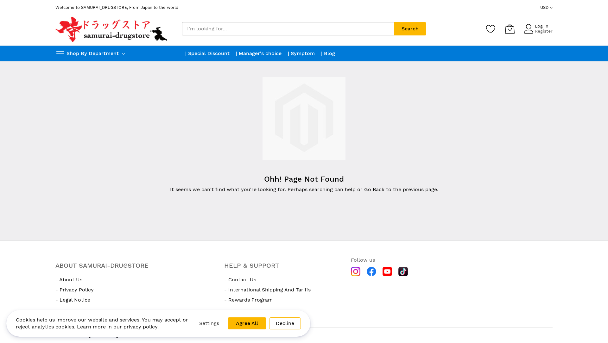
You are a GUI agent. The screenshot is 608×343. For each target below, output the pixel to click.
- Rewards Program (248, 300)
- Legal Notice (72, 300)
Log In (541, 25)
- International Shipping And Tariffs (267, 290)
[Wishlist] (491, 28)
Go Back (374, 189)
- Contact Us (240, 280)
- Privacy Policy (74, 290)
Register (544, 31)
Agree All (247, 323)
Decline (285, 323)
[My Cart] (510, 28)
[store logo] (111, 28)
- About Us (68, 280)
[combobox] (288, 28)
